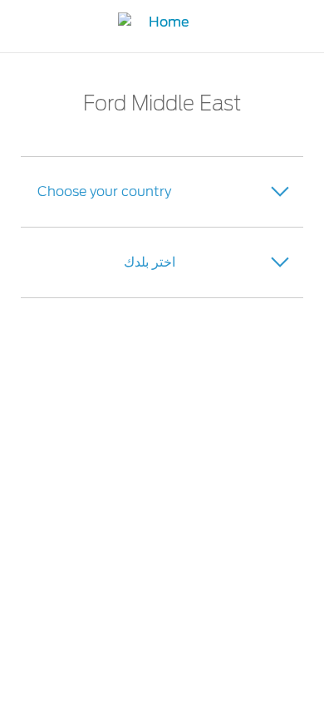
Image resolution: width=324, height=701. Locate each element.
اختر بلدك (149, 262)
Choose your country (104, 191)
